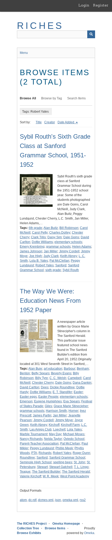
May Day (55, 434)
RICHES (40, 25)
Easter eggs (28, 396)
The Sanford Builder (46, 471)
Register (100, 5)
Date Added (66, 122)
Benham (83, 368)
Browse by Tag (51, 98)
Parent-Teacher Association (39, 443)
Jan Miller (51, 251)
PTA (34, 453)
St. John (79, 462)
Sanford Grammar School (67, 457)
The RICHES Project (32, 523)
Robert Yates (44, 265)
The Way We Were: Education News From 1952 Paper (50, 300)
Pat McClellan (59, 260)
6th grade (35, 228)
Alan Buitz (50, 228)
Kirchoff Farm (70, 425)
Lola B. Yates (38, 260)
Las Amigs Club (40, 429)
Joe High (35, 256)
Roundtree (27, 457)
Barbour (69, 368)
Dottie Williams (42, 242)
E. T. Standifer (62, 392)
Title (39, 122)
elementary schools (68, 242)
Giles (48, 406)
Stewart (42, 467)
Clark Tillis (38, 237)
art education (53, 368)
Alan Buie (35, 368)
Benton (25, 373)
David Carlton (29, 387)
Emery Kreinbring (32, 246)
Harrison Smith (56, 411)
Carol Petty (40, 232)
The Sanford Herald (76, 471)
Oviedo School (74, 439)
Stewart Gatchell (60, 467)
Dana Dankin (82, 382)
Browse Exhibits (29, 533)
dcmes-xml (45, 500)
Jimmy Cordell (69, 251)
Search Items (76, 98)
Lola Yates (74, 429)
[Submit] (91, 34)
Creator (49, 122)
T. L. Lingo (81, 467)
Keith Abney (68, 256)
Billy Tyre (41, 378)
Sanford (60, 265)
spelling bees (62, 462)
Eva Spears (71, 401)
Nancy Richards (31, 439)
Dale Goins (71, 237)
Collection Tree (28, 528)
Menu (24, 53)
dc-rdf (32, 500)
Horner (73, 411)
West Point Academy (74, 476)
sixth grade (53, 270)
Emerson (26, 401)
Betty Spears (40, 373)
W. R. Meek (51, 476)
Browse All (28, 98)
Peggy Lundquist (42, 448)
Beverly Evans (61, 373)
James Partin (42, 415)
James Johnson (31, 251)
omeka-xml (70, 500)
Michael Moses (73, 434)
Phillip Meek (64, 448)
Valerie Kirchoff (30, 476)
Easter (78, 392)
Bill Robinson (68, 228)
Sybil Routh (71, 270)
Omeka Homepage (66, 523)
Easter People (48, 396)
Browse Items (55, 528)
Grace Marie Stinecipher (71, 406)
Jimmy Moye (64, 420)
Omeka (89, 533)
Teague (25, 471)
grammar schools (58, 246)
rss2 (83, 500)
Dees (44, 387)
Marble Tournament (33, 434)
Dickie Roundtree (62, 387)
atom (23, 500)
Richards (45, 453)
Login (83, 5)
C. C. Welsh (57, 378)
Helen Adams (81, 246)
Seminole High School (36, 462)
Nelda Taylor (53, 439)
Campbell (75, 378)
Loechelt (59, 429)
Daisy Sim (54, 237)
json (58, 500)
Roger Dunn (81, 453)
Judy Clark (51, 256)
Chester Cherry (43, 382)
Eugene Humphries (48, 401)
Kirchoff (54, 425)
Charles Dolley (59, 232)
